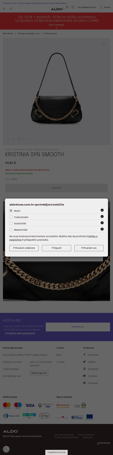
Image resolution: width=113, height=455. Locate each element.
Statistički (20, 223)
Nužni (17, 211)
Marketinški (20, 230)
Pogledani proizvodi (56, 452)
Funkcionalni (21, 217)
